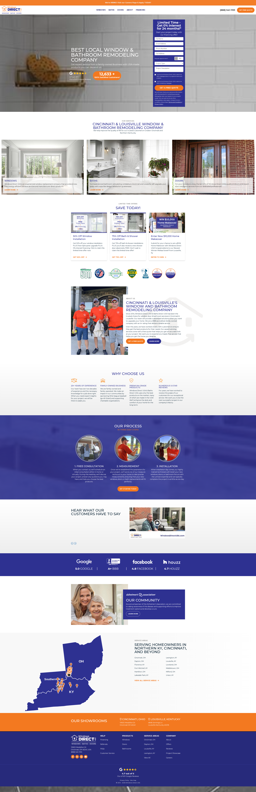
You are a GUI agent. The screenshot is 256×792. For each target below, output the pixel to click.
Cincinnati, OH (140, 658)
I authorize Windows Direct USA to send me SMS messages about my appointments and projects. (169, 76)
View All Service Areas (145, 680)
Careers (169, 758)
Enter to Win (157, 257)
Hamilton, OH (139, 672)
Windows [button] (101, 10)
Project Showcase (173, 753)
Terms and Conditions (175, 102)
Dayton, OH (139, 661)
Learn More (154, 341)
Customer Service (107, 753)
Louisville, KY (171, 661)
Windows (126, 740)
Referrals (104, 744)
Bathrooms (126, 749)
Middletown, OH (172, 668)
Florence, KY (139, 665)
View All (147, 758)
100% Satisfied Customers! (107, 75)
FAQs (102, 749)
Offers (168, 744)
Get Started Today (128, 489)
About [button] (130, 10)
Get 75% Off (118, 257)
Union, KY (170, 675)
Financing (104, 740)
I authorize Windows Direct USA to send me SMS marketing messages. (169, 82)
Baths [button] (111, 10)
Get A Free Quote (169, 88)
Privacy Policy (159, 104)
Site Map (133, 780)
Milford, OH (170, 672)
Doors (124, 744)
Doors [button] (120, 10)
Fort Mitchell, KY (141, 668)
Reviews (169, 749)
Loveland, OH (171, 665)
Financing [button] (140, 10)
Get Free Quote (245, 10)
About (168, 740)
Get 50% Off (79, 257)
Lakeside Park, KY (141, 675)
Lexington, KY (171, 658)
